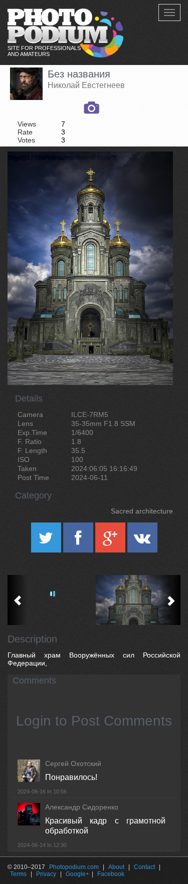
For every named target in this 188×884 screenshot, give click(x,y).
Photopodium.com (74, 867)
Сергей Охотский (73, 764)
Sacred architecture (142, 511)
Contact (144, 867)
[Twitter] (47, 541)
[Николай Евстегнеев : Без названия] (137, 600)
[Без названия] (153, 177)
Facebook (110, 874)
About (116, 867)
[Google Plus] (111, 541)
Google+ (77, 874)
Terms (18, 874)
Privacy (46, 874)
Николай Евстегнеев (86, 85)
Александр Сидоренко (81, 807)
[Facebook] (79, 541)
